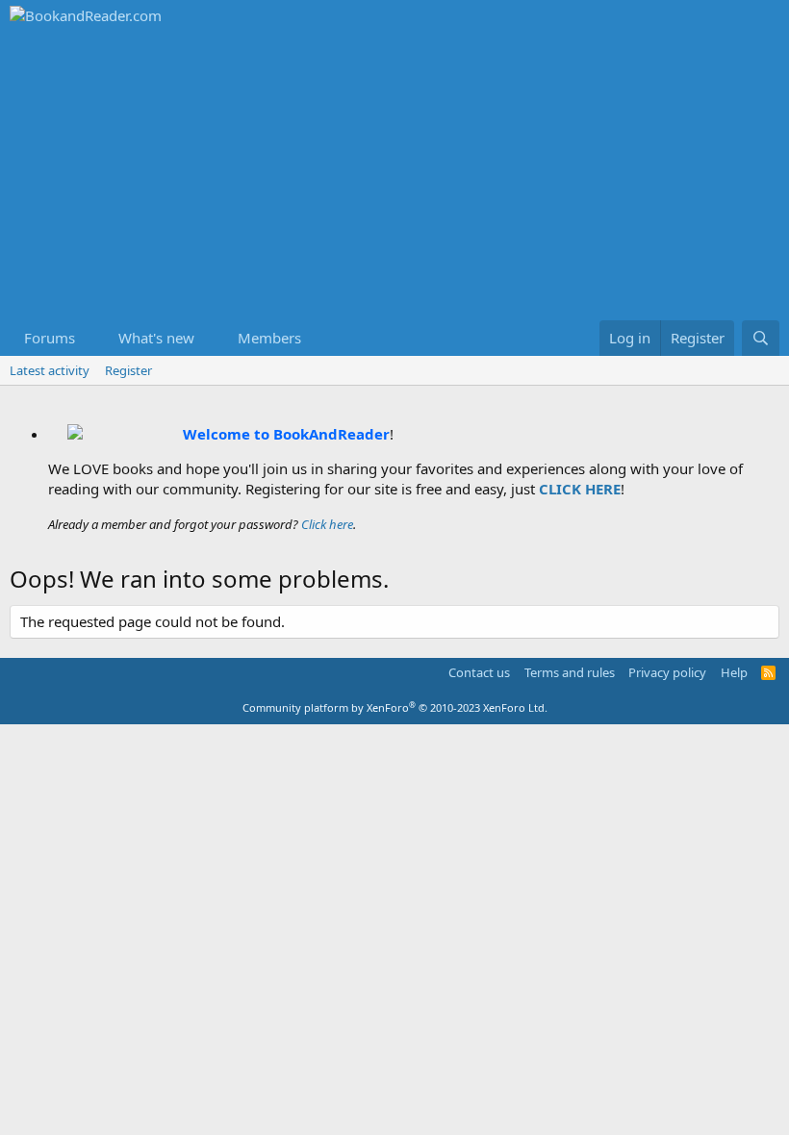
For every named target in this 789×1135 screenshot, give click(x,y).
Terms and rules (569, 672)
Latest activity (49, 370)
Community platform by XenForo (394, 707)
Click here (327, 524)
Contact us (479, 672)
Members (269, 337)
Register (128, 370)
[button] (90, 338)
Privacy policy (667, 672)
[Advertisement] (394, 176)
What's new (156, 337)
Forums (49, 337)
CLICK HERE (580, 488)
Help (734, 672)
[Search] (760, 338)
